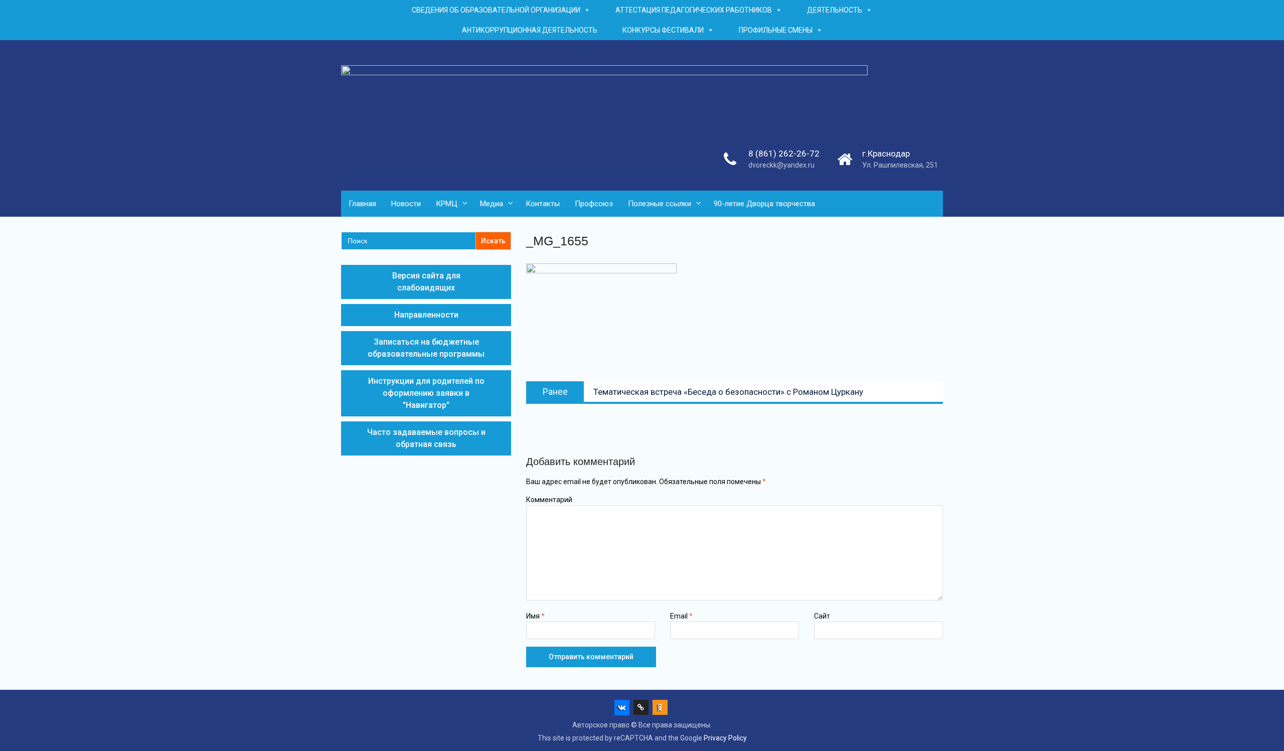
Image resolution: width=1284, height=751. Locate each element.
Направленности (426, 315)
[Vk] (621, 707)
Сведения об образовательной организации (496, 10)
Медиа (491, 203)
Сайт (822, 616)
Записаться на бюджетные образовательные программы (426, 348)
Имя (535, 616)
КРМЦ (446, 203)
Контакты (543, 203)
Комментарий (549, 500)
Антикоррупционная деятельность (529, 30)
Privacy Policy (725, 738)
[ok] (660, 707)
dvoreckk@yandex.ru (781, 165)
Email (681, 616)
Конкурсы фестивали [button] (663, 30)
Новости (406, 203)
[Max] (641, 707)
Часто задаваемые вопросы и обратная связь (426, 438)
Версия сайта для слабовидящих (426, 281)
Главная (362, 203)
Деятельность (834, 10)
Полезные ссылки (659, 203)
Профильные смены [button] (776, 30)
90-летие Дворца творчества (764, 203)
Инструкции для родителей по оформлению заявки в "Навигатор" (426, 393)
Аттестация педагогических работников (693, 10)
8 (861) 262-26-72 (784, 153)
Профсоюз (594, 203)
